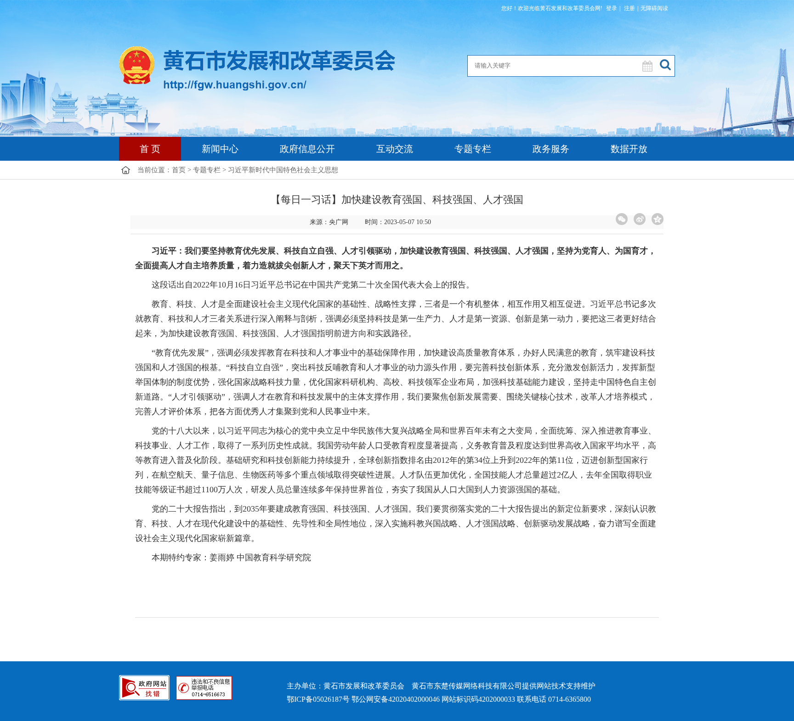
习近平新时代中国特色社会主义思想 (283, 170)
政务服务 (551, 149)
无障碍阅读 (654, 8)
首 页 (150, 149)
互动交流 (394, 149)
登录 (611, 8)
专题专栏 (472, 149)
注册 (629, 8)
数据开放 (629, 149)
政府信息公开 (307, 149)
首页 (179, 170)
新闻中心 (220, 149)
